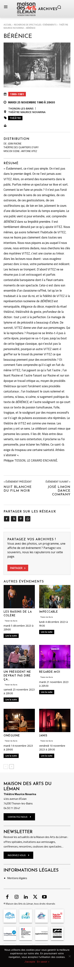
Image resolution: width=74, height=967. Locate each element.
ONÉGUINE (12, 735)
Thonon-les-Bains (20, 108)
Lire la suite (11, 635)
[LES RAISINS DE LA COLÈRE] (19, 596)
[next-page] (11, 766)
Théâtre (15, 118)
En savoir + (43, 961)
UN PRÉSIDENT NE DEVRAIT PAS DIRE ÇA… (17, 676)
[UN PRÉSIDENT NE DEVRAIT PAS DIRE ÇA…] (19, 656)
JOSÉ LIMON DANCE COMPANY (59, 491)
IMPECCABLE (48, 612)
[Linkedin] (26, 897)
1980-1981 (17, 94)
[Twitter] (13, 518)
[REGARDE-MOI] (54, 656)
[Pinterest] (20, 518)
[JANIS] (54, 720)
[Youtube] (44, 897)
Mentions (12, 878)
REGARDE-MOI (49, 672)
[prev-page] (6, 766)
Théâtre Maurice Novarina (26, 112)
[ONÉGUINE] (19, 720)
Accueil (8, 24)
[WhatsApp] (27, 518)
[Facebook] (6, 518)
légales (22, 878)
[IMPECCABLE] (54, 596)
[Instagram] (16, 897)
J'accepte (29, 961)
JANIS (43, 735)
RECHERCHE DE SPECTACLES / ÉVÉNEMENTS (35, 24)
